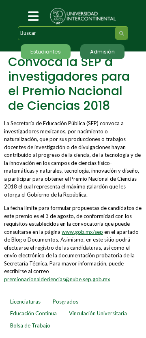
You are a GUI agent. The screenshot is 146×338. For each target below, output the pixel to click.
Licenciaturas (25, 301)
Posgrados (65, 301)
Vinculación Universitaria (98, 313)
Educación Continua (33, 313)
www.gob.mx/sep (82, 232)
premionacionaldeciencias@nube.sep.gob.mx (57, 279)
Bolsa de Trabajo (30, 325)
